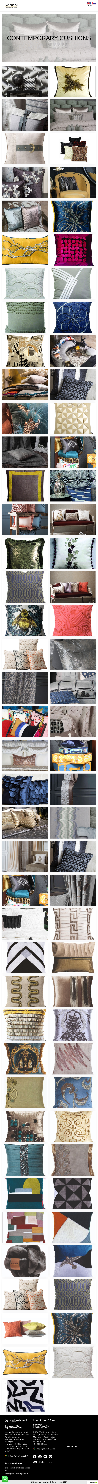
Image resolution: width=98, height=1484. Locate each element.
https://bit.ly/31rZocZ (46, 1449)
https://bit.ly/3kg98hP (18, 1456)
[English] (88, 3)
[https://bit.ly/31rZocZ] (34, 1449)
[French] (91, 3)
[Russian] (94, 3)
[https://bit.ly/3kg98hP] (6, 1456)
